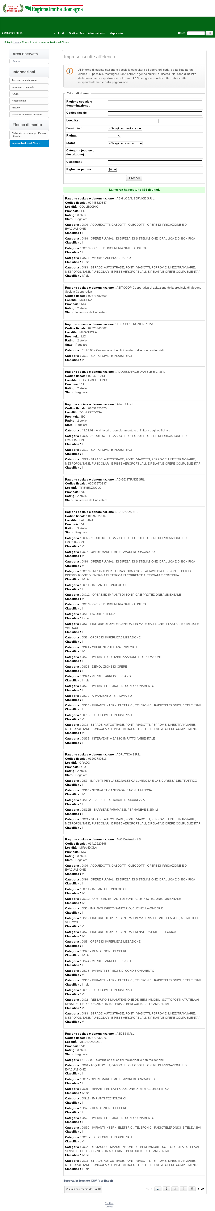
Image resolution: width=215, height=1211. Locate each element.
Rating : (71, 215)
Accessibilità (19, 100)
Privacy (16, 107)
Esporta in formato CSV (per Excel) (88, 1180)
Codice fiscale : (77, 112)
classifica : (74, 161)
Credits (109, 1206)
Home (16, 42)
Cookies (109, 1203)
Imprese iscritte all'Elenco (26, 143)
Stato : (70, 219)
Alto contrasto (96, 33)
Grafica (73, 33)
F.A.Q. (15, 94)
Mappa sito (116, 33)
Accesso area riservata (24, 80)
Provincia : (74, 128)
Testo (83, 33)
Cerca (181, 33)
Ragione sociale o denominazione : (91, 198)
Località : (73, 120)
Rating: (71, 135)
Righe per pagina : (79, 169)
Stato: (70, 143)
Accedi (16, 61)
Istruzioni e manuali (23, 87)
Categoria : (73, 224)
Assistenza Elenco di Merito (27, 114)
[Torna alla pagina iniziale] (42, 8)
